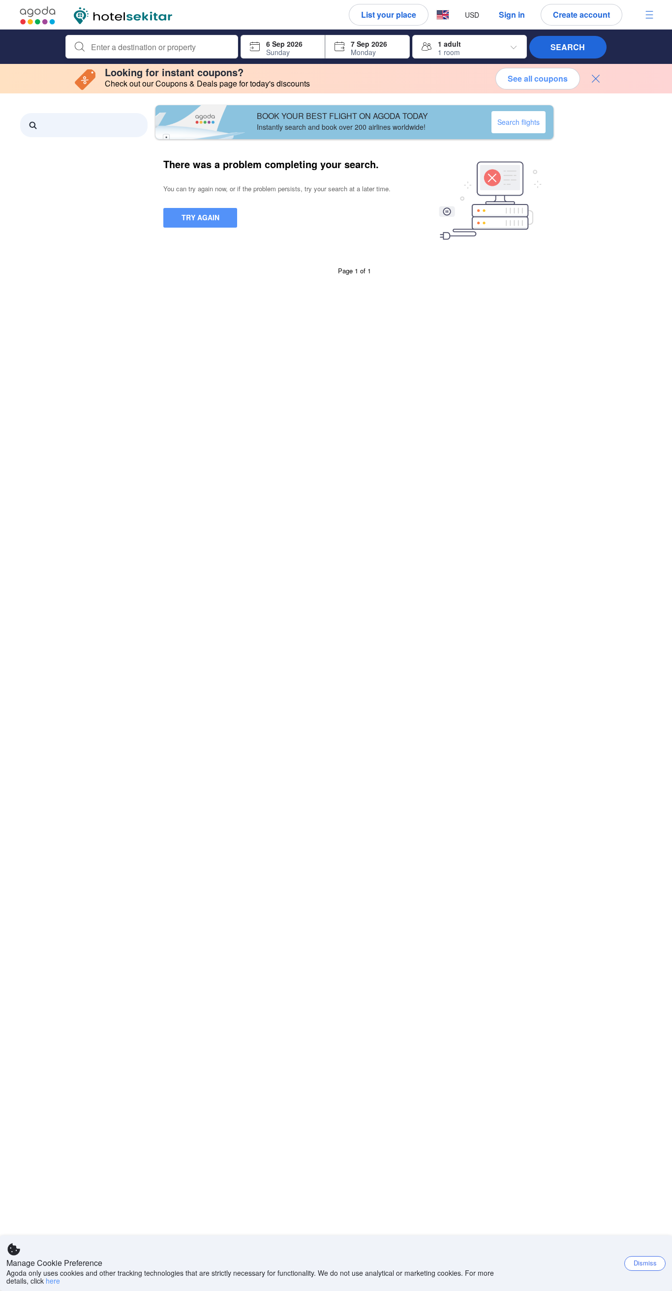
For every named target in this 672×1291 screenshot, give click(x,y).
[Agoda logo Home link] (38, 15)
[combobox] (159, 47)
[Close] (596, 78)
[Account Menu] (649, 15)
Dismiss (645, 1262)
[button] (442, 15)
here (53, 1281)
